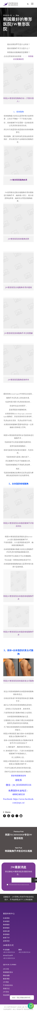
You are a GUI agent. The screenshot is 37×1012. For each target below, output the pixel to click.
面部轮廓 (6, 931)
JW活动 (6, 992)
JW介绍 (6, 969)
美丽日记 (6, 988)
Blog (17, 15)
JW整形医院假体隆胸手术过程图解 (18, 333)
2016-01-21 (7, 15)
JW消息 (6, 982)
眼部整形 (6, 928)
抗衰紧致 (6, 918)
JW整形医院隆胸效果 (18, 180)
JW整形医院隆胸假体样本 (18, 379)
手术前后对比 (8, 985)
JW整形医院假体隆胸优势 (18, 239)
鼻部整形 (6, 934)
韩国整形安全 (8, 972)
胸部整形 (6, 925)
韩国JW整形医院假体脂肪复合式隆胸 (18, 681)
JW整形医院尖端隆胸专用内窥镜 (18, 287)
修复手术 (6, 938)
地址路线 (6, 995)
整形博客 (6, 979)
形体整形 (6, 921)
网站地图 (6, 975)
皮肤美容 (6, 941)
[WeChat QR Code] (31, 1006)
